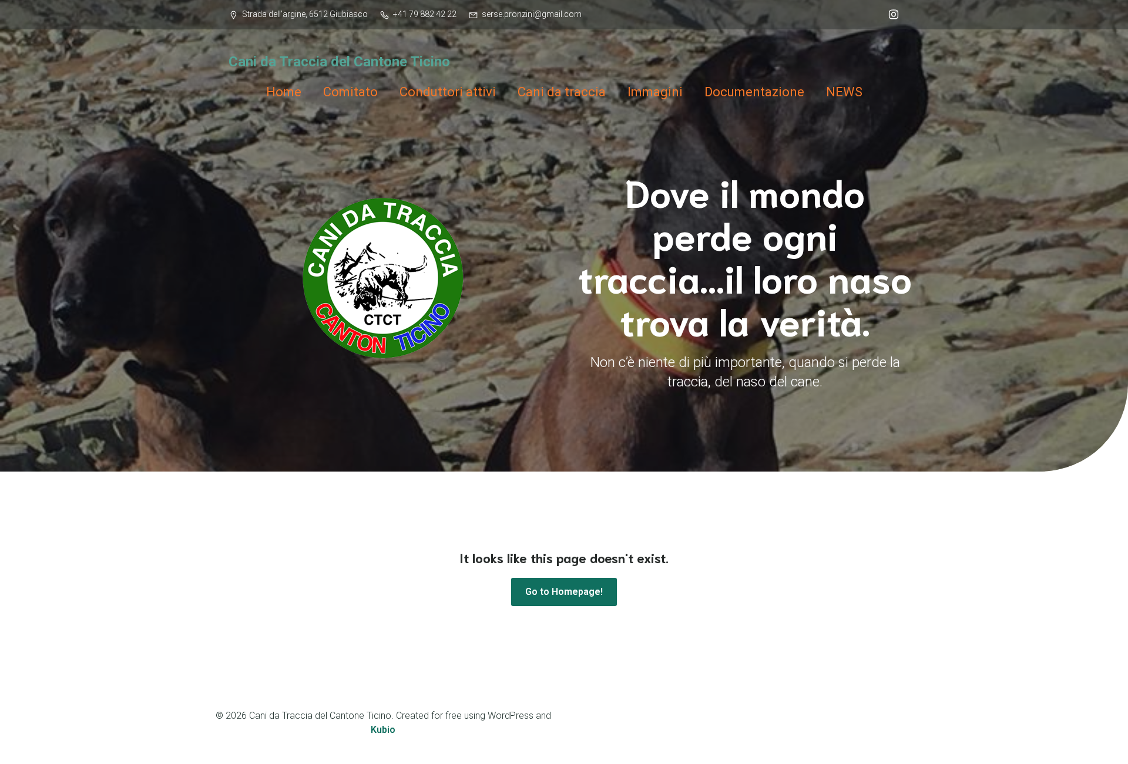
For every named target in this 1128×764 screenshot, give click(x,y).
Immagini (655, 92)
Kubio (383, 729)
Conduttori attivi (448, 92)
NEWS (844, 92)
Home (283, 92)
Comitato (350, 92)
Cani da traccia (562, 92)
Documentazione (754, 92)
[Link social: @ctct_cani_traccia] (890, 14)
